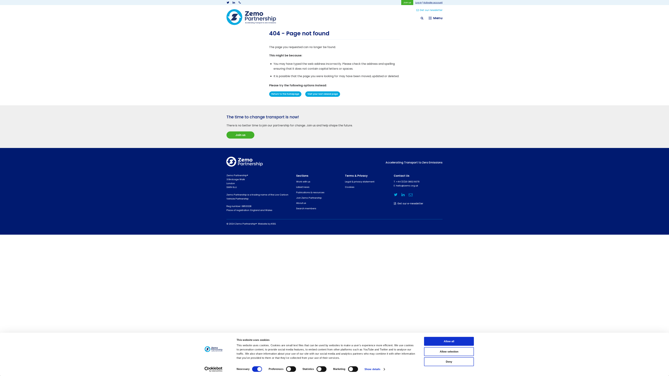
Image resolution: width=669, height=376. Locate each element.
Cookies (349, 187)
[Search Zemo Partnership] (422, 18)
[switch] (291, 369)
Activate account (433, 2)
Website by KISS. (267, 223)
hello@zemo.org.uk (407, 185)
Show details (372, 369)
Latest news (302, 187)
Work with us (303, 181)
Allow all (449, 341)
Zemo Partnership (251, 17)
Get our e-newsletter (410, 203)
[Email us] (411, 195)
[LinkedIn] (233, 3)
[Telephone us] (239, 3)
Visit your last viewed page (322, 93)
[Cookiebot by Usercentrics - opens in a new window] (213, 369)
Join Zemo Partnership (309, 197)
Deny (449, 361)
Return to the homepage (285, 93)
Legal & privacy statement (359, 181)
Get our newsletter (431, 10)
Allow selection (449, 351)
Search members (306, 208)
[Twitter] (227, 3)
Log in (418, 2)
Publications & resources (310, 192)
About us (301, 203)
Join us (407, 2)
